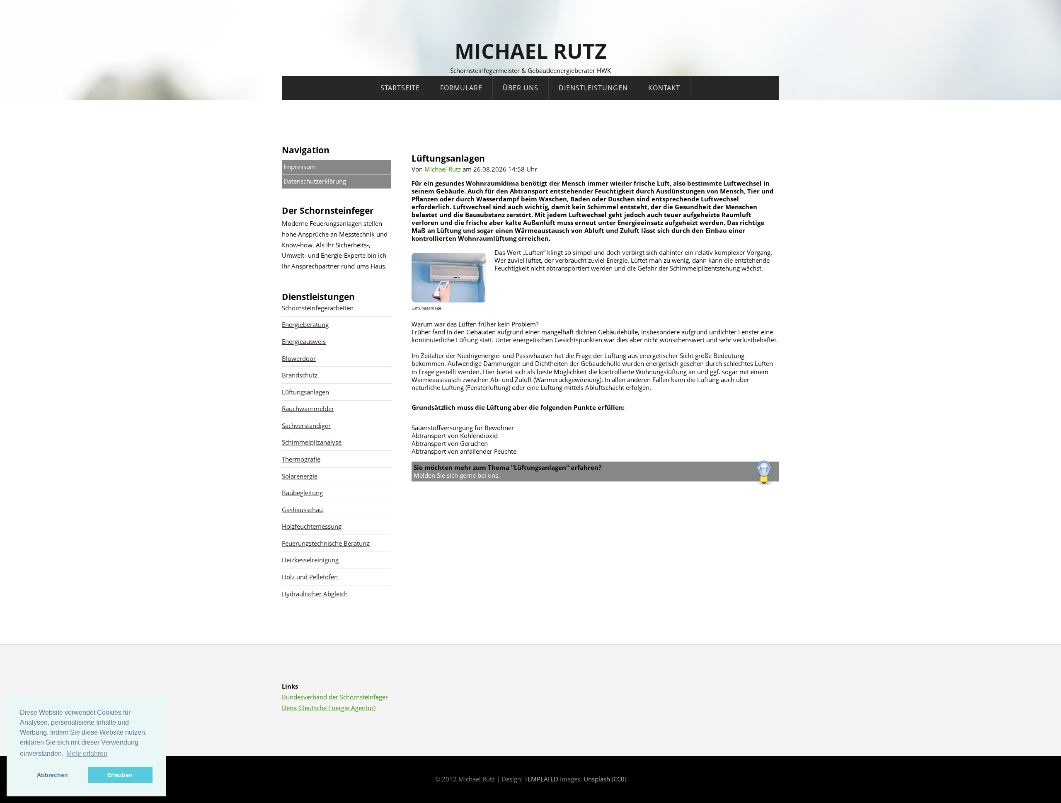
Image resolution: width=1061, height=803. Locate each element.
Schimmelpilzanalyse (312, 442)
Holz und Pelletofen (310, 577)
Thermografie (301, 459)
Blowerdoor (299, 358)
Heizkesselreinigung (310, 560)
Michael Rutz (531, 51)
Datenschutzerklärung (314, 181)
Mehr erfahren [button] (86, 753)
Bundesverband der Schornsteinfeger (335, 697)
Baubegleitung (302, 493)
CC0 (619, 779)
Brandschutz (299, 375)
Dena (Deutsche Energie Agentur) (328, 708)
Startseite (400, 87)
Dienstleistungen (593, 87)
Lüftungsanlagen (305, 392)
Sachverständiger (306, 425)
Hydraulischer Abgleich (315, 594)
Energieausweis (304, 341)
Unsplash (597, 779)
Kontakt (664, 87)
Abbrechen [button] (52, 775)
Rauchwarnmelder (308, 408)
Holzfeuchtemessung (312, 526)
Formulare (461, 87)
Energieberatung (305, 324)
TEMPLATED (541, 779)
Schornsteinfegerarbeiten (318, 308)
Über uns (520, 87)
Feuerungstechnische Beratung (326, 543)
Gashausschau (302, 510)
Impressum (299, 166)
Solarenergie (299, 476)
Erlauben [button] (120, 775)
